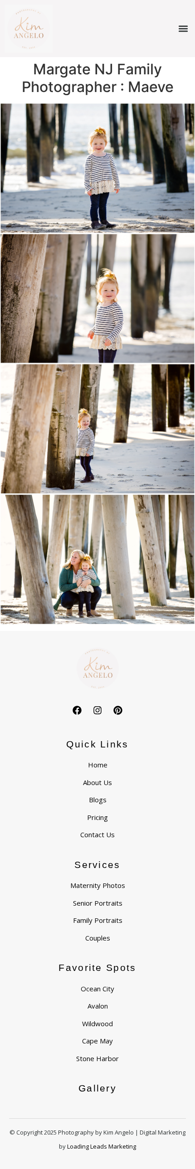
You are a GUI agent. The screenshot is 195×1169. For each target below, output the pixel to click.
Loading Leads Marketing (101, 1146)
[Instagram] (97, 710)
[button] (183, 28)
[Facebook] (77, 710)
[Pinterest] (118, 710)
